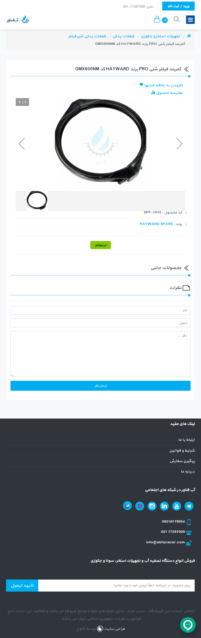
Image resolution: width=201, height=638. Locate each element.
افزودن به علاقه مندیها (163, 85)
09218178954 (174, 522)
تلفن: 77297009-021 (138, 6)
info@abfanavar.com (166, 542)
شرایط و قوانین (182, 451)
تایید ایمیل (22, 585)
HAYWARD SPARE (156, 224)
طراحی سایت (114, 629)
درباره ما (188, 472)
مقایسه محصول (169, 93)
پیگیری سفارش (182, 461)
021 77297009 (173, 532)
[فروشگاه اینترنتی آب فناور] (189, 36)
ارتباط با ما (186, 440)
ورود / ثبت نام (178, 6)
